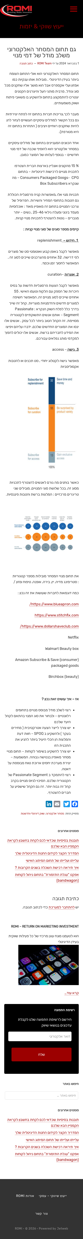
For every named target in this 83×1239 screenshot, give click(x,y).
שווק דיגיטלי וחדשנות (33, 813)
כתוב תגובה (26, 63)
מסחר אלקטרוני (55, 813)
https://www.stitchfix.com (57, 615)
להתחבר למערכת (62, 907)
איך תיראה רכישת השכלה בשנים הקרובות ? (47, 867)
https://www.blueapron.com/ (54, 604)
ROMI (16, 10)
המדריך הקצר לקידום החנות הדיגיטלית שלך (47, 853)
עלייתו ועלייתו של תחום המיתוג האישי (52, 860)
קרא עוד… (71, 993)
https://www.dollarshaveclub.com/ (49, 626)
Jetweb (62, 1228)
